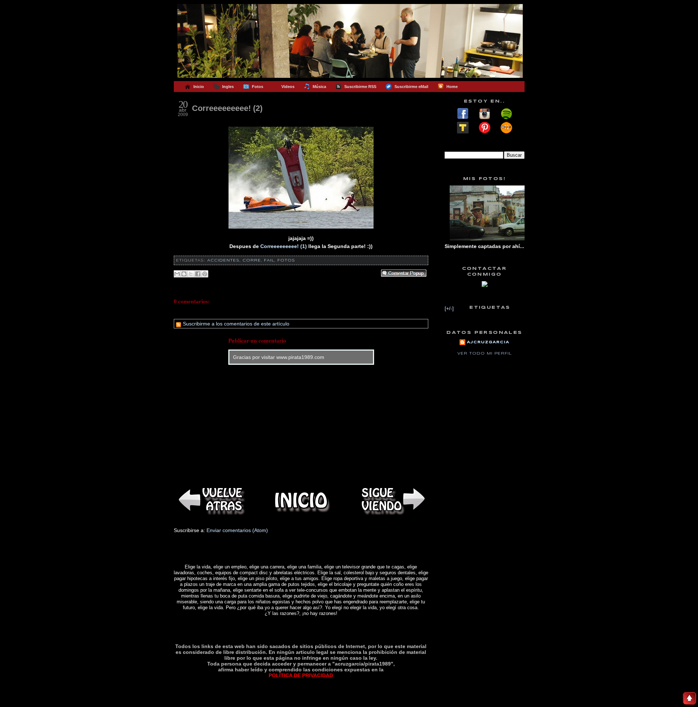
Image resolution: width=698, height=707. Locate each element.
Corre (251, 260)
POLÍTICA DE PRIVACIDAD (301, 675)
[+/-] (449, 308)
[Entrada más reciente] (210, 500)
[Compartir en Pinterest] (204, 273)
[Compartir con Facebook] (197, 273)
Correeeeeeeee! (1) (283, 246)
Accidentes (223, 260)
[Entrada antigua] (392, 500)
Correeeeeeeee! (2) (227, 108)
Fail (269, 260)
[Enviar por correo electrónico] (177, 273)
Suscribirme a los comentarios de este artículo (235, 324)
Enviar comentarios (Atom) (237, 530)
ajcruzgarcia (488, 342)
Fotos (286, 260)
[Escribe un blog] (184, 273)
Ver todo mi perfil (484, 353)
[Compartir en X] (190, 273)
